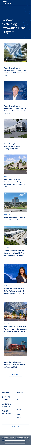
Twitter (18, 414)
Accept (9, 442)
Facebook (19, 417)
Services (6, 393)
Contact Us (15, 427)
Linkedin (19, 412)
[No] (29, 440)
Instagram (19, 420)
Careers (19, 400)
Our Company (20, 392)
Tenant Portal (20, 409)
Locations (19, 396)
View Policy (20, 442)
